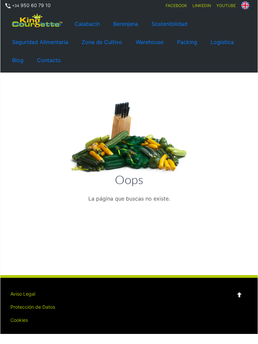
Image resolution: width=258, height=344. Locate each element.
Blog (18, 60)
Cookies (19, 320)
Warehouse (150, 42)
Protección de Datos (32, 307)
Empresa (50, 23)
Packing (187, 42)
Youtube (226, 5)
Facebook (176, 5)
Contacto (49, 60)
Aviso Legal (22, 294)
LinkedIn (201, 5)
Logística (222, 42)
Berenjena (125, 23)
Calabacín (87, 23)
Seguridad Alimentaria (40, 42)
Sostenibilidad (169, 23)
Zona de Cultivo (102, 42)
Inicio (19, 23)
